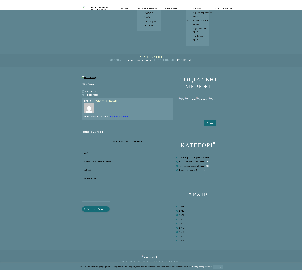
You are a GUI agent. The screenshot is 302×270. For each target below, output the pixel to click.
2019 (181, 223)
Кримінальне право (200, 22)
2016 (181, 236)
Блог (216, 8)
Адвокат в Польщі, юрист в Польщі (99, 8)
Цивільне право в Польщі (138, 60)
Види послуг (172, 8)
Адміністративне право (202, 14)
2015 (181, 240)
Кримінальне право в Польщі (192, 162)
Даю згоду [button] (217, 267)
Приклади (196, 8)
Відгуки (148, 12)
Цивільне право (198, 38)
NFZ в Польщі (167, 60)
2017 (181, 232)
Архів (147, 17)
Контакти (228, 8)
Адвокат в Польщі (147, 8)
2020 (181, 219)
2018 (181, 228)
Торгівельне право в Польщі (192, 166)
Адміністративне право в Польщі (194, 157)
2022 (181, 211)
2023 (181, 206)
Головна (125, 8)
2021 (181, 215)
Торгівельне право (200, 30)
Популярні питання (150, 23)
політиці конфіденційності (202, 267)
